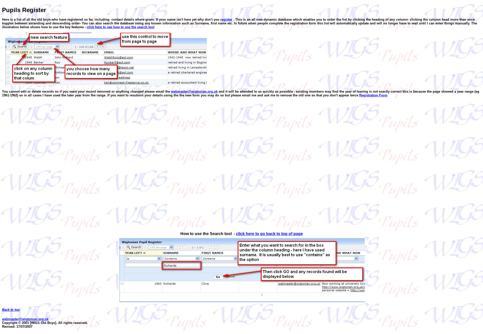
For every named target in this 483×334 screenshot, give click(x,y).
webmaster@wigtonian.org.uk (194, 91)
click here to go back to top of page (269, 234)
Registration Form (373, 95)
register (226, 19)
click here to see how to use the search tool (120, 27)
